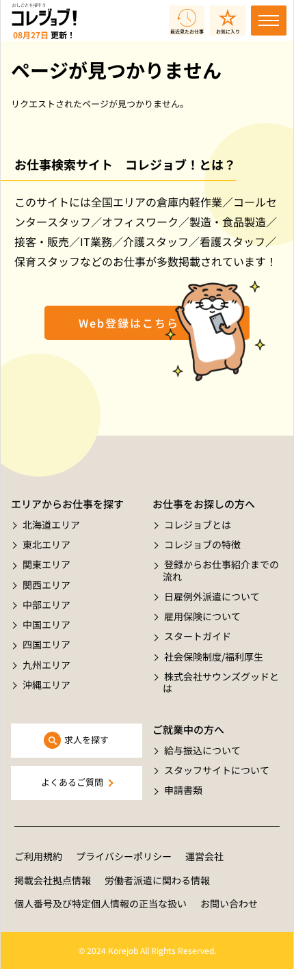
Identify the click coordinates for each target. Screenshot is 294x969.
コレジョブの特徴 (202, 544)
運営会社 (204, 856)
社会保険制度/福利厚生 (213, 656)
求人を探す (86, 739)
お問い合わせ (229, 903)
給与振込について (202, 750)
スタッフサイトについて (216, 770)
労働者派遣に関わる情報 (157, 880)
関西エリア (46, 585)
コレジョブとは (197, 524)
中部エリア (46, 604)
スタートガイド (197, 636)
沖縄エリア (46, 684)
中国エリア (46, 624)
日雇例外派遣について (212, 596)
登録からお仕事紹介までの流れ (221, 570)
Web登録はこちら (129, 323)
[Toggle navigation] (268, 20)
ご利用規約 (38, 856)
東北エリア (46, 544)
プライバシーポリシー (124, 856)
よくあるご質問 (72, 781)
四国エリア (46, 644)
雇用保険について (202, 616)
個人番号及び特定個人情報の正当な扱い (100, 903)
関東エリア (46, 564)
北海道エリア (51, 524)
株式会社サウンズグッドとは (221, 682)
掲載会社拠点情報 (52, 880)
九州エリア (46, 665)
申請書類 (183, 790)
